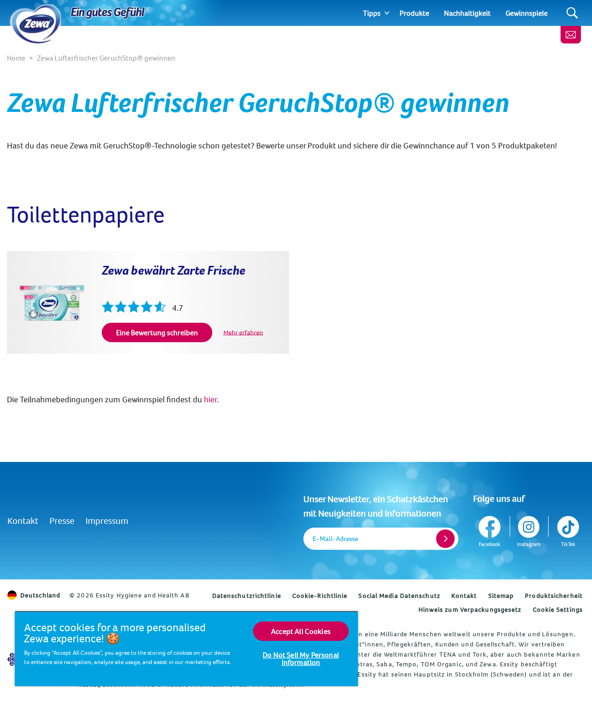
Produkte (414, 13)
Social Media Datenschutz (399, 595)
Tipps (372, 13)
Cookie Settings (558, 609)
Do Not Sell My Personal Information (301, 658)
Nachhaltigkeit (467, 13)
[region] (186, 648)
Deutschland (40, 595)
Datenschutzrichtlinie (246, 595)
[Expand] (387, 13)
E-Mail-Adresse (335, 538)
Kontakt (22, 520)
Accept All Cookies (301, 631)
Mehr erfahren (243, 332)
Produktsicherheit (554, 595)
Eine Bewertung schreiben (157, 332)
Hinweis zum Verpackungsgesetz (470, 609)
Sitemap (501, 595)
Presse (61, 520)
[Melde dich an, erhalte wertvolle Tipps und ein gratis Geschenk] (571, 34)
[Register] (445, 538)
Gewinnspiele (527, 13)
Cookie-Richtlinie (320, 595)
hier (210, 399)
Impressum (107, 520)
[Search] (572, 13)
